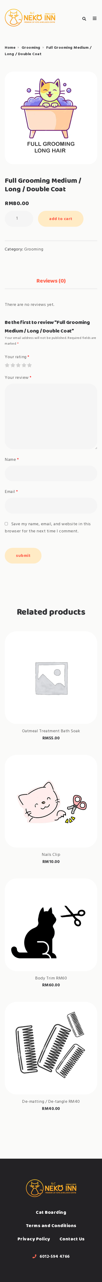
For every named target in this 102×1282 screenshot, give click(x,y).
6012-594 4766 (55, 1256)
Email (11, 491)
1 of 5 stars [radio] (7, 365)
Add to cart (60, 219)
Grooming (31, 48)
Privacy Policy (34, 1238)
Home (10, 48)
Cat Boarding (51, 1212)
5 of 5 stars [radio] (29, 365)
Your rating (17, 357)
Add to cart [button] (51, 710)
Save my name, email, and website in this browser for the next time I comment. (48, 528)
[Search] (84, 19)
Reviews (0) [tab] (50, 281)
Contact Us (72, 1238)
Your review (18, 377)
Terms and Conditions (51, 1225)
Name (12, 459)
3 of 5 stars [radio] (18, 365)
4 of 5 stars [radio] (24, 365)
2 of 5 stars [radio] (12, 365)
